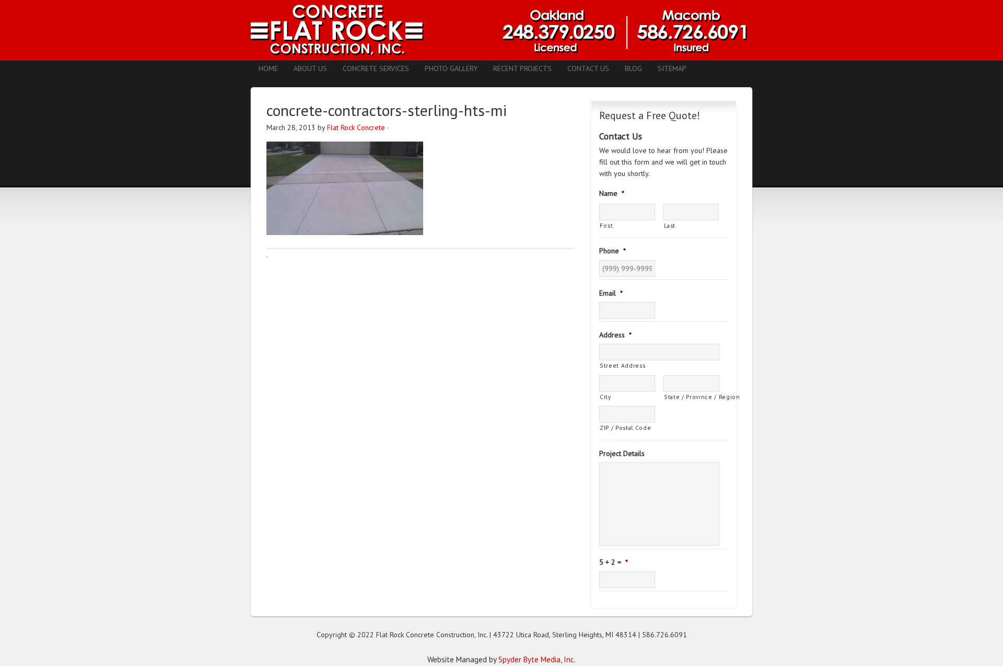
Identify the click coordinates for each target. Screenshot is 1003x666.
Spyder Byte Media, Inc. (537, 659)
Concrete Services (376, 68)
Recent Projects (522, 68)
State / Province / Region (691, 397)
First (606, 225)
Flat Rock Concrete (356, 127)
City (605, 397)
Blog (633, 68)
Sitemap (672, 68)
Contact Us (588, 68)
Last (670, 225)
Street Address (622, 365)
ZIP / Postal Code (625, 427)
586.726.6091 (664, 634)
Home (268, 68)
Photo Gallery (451, 68)
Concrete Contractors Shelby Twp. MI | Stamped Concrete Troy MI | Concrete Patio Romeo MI (501, 30)
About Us (310, 68)
